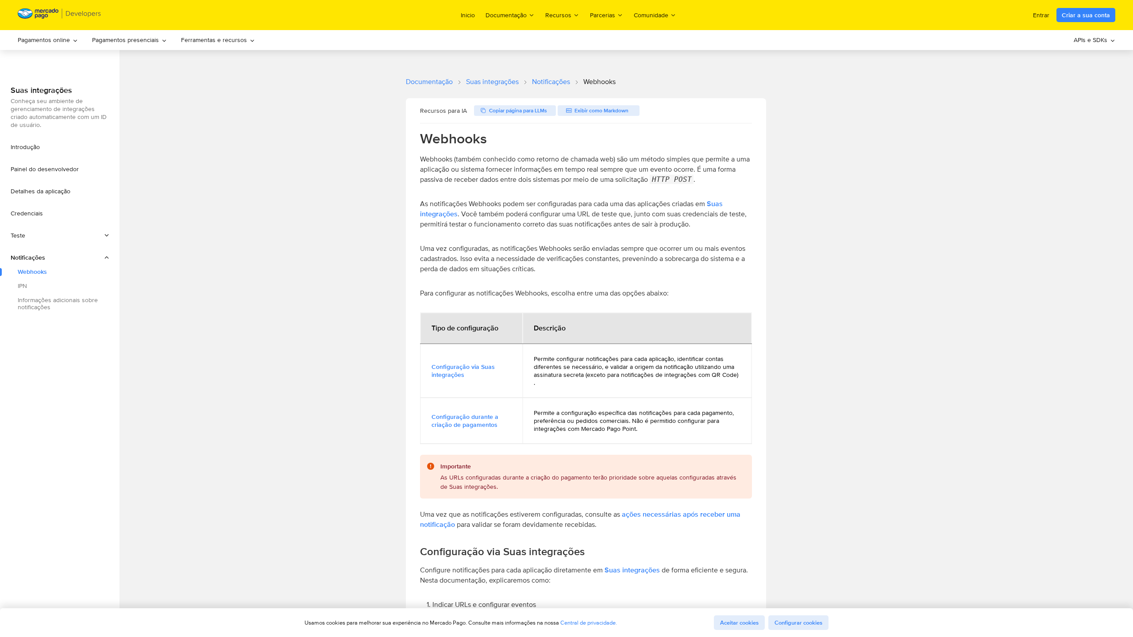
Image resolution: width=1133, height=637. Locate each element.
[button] (59, 235)
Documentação (429, 82)
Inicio (468, 15)
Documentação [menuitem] (506, 15)
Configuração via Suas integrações (463, 370)
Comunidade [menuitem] (651, 15)
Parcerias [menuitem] (602, 15)
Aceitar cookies (739, 622)
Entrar (1041, 15)
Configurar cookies (798, 622)
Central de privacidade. (588, 622)
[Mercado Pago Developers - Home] (59, 15)
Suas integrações (492, 82)
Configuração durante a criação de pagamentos (465, 420)
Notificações (551, 82)
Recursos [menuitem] (558, 15)
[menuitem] (48, 40)
